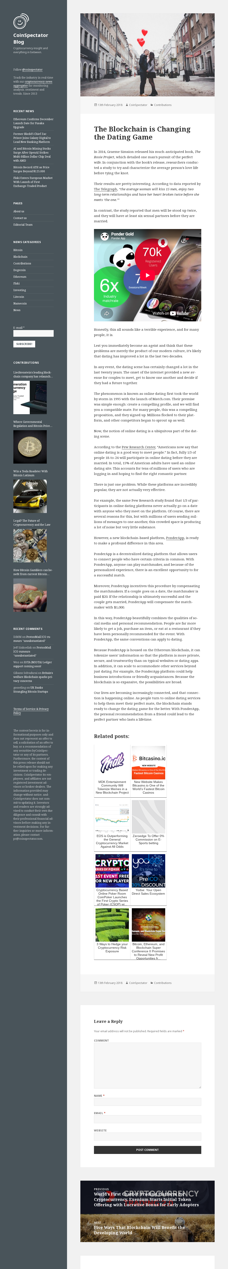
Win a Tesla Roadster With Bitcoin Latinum (30, 473)
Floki (16, 283)
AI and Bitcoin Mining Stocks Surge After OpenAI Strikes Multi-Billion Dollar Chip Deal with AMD (32, 154)
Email (100, 1113)
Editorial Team (23, 225)
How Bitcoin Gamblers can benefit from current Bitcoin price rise (33, 572)
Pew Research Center (138, 447)
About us (18, 211)
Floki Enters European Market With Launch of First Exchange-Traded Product (33, 182)
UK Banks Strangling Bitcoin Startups (30, 689)
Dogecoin (19, 270)
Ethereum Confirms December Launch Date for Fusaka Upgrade (33, 123)
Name (99, 1096)
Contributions (22, 263)
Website (100, 1130)
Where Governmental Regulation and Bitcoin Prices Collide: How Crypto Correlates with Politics (33, 424)
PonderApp (175, 537)
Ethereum (19, 277)
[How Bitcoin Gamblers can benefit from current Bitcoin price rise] (30, 595)
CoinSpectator (138, 105)
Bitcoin (17, 250)
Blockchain (20, 257)
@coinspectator (32, 69)
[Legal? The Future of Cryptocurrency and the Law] (30, 545)
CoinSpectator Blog (30, 38)
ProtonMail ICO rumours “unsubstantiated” (32, 639)
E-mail (18, 328)
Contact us (20, 218)
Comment (101, 1040)
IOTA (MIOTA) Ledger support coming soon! (32, 664)
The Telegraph (105, 189)
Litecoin (18, 297)
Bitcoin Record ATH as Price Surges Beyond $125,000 (31, 169)
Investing (19, 290)
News (16, 310)
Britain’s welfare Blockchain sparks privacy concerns (33, 677)
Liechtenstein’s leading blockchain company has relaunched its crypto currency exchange (33, 375)
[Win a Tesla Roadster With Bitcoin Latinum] (30, 496)
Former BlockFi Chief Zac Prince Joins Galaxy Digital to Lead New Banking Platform (32, 138)
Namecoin (20, 303)
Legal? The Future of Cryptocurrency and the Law (31, 523)
